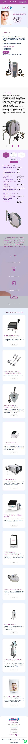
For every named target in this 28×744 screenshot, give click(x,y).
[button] (23, 2)
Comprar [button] (6, 52)
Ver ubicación (13, 726)
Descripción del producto (13, 155)
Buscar (4, 1)
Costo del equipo (8, 47)
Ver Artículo (14, 344)
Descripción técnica (6, 155)
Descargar (13, 161)
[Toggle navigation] (24, 7)
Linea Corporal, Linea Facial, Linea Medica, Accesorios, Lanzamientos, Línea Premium (19, 14)
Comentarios (21, 155)
